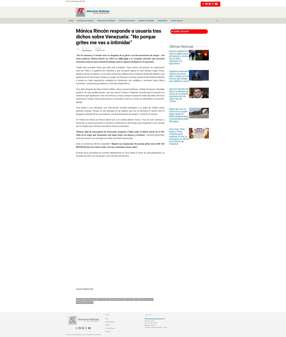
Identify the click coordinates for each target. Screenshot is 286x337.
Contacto (108, 331)
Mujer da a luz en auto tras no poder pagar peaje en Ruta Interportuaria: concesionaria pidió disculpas (179, 115)
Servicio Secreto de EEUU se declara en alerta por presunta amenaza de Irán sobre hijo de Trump (178, 95)
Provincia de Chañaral (106, 21)
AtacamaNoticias (103, 299)
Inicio (71, 21)
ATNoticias (129, 299)
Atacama (80, 299)
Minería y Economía (146, 21)
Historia (107, 325)
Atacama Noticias (90, 299)
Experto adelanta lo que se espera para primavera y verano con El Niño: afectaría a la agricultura (178, 57)
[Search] (217, 20)
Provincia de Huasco (127, 21)
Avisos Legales (177, 21)
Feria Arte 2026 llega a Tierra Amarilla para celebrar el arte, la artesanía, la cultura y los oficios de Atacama (179, 136)
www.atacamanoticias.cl (85, 302)
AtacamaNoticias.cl (117, 299)
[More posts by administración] (78, 48)
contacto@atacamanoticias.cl (155, 318)
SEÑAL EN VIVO (181, 31)
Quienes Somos (110, 322)
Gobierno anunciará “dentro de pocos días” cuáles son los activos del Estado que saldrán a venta (179, 76)
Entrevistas (162, 21)
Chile (136, 299)
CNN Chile (123, 58)
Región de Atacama (146, 299)
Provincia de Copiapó (85, 21)
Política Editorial (110, 328)
